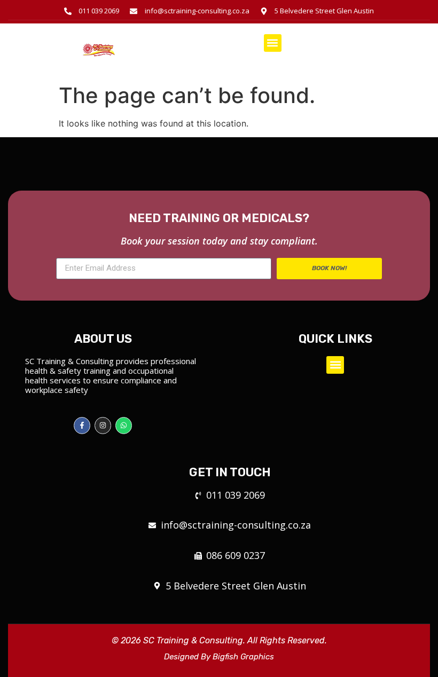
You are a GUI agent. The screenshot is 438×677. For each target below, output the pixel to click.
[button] (272, 43)
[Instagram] (103, 425)
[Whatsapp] (123, 425)
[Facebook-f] (82, 425)
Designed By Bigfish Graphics (219, 657)
